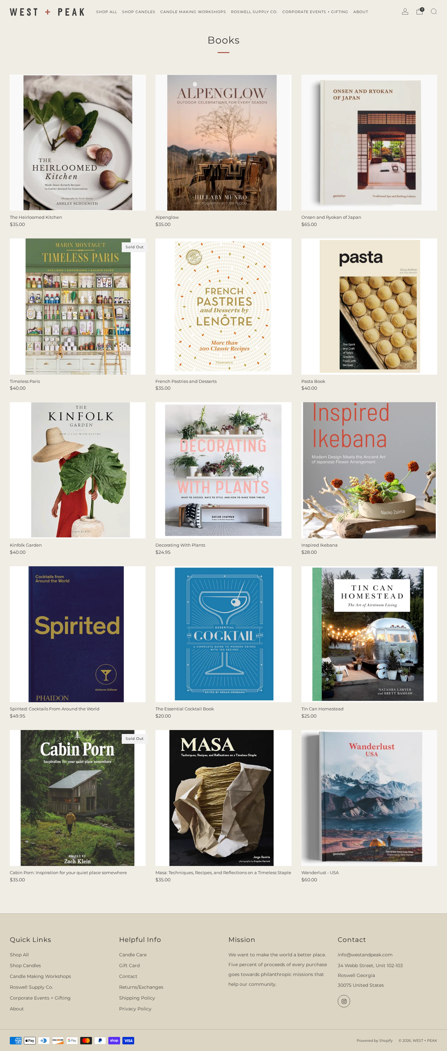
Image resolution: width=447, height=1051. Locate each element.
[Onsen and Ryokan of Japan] (369, 143)
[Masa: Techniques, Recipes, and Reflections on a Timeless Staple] (223, 798)
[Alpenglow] (223, 143)
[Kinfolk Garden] (78, 470)
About (17, 1009)
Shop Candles (25, 965)
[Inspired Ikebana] (369, 470)
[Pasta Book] (369, 306)
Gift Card (129, 965)
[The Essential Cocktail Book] (223, 634)
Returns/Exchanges (141, 987)
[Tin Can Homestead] (369, 634)
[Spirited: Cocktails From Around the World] (78, 634)
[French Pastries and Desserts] (223, 306)
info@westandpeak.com (365, 955)
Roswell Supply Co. (31, 987)
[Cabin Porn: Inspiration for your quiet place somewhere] (78, 798)
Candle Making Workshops (40, 976)
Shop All (19, 955)
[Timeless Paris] (78, 306)
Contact (128, 976)
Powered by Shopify (375, 1040)
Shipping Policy (137, 998)
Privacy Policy (135, 1009)
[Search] (434, 11)
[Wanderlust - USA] (369, 798)
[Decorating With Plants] (223, 470)
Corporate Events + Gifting (40, 998)
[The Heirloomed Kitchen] (78, 143)
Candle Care (133, 955)
